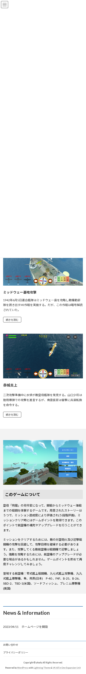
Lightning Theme (42, 667)
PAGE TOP (80, 649)
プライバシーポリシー (15, 652)
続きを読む (12, 319)
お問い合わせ (10, 644)
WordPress (22, 667)
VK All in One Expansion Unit (67, 667)
